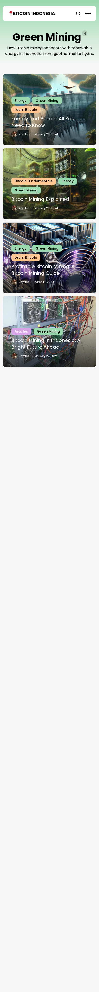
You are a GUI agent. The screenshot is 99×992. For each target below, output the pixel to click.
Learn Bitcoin (26, 109)
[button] (88, 13)
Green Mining (47, 100)
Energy (20, 100)
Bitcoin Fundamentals (34, 181)
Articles (21, 331)
